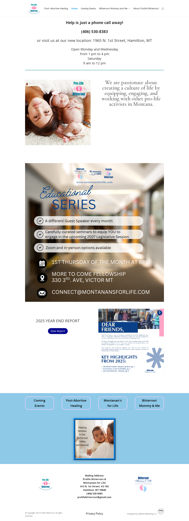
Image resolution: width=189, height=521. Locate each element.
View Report (58, 331)
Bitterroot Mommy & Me (149, 403)
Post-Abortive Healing (56, 9)
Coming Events (88, 9)
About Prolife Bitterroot (146, 9)
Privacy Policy (94, 513)
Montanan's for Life (113, 403)
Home (74, 9)
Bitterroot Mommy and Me (113, 9)
